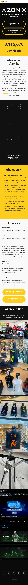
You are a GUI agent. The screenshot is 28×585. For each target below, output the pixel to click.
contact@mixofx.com (10, 230)
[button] (26, 1)
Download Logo (14, 568)
